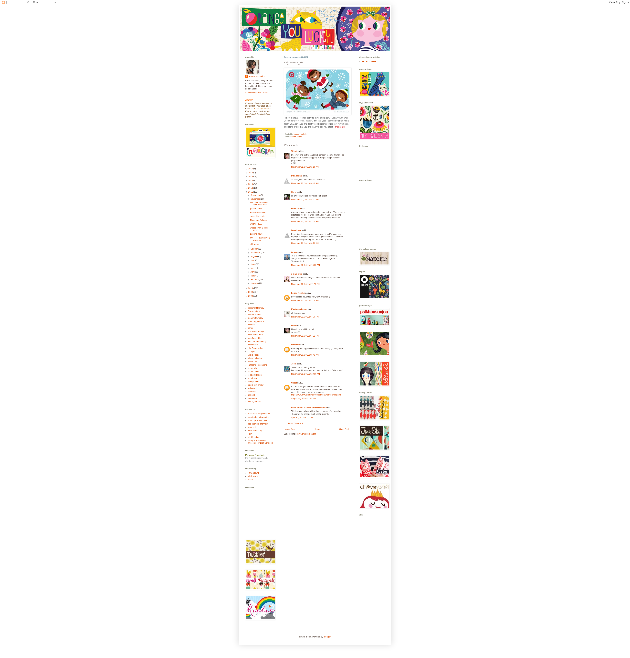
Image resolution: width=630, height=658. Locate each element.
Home (317, 429)
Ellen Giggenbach (256, 321)
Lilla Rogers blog (255, 348)
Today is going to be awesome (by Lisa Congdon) (260, 441)
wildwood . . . (256, 224)
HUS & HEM (253, 473)
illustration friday (255, 430)
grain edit (252, 427)
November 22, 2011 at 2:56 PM (305, 300)
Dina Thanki (296, 176)
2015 (250, 176)
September (256, 253)
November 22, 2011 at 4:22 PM (305, 336)
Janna (294, 252)
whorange (252, 398)
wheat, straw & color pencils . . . (259, 229)
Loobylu (251, 351)
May (253, 268)
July (253, 260)
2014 (250, 180)
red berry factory (255, 375)
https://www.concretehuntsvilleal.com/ (309, 407)
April (253, 272)
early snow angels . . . (259, 212)
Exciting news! (256, 234)
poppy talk (252, 368)
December (255, 195)
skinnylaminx (253, 382)
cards (293, 137)
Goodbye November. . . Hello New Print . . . (260, 203)
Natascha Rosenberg (257, 365)
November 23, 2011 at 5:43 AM (305, 355)
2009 (250, 292)
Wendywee (296, 230)
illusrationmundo (255, 335)
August (254, 256)
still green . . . (256, 244)
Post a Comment (295, 423)
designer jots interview (258, 424)
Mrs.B (294, 326)
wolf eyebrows (254, 402)
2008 (250, 296)
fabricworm (253, 476)
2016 (250, 173)
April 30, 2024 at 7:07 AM (302, 418)
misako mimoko (255, 358)
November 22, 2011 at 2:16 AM (305, 167)
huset (250, 480)
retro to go (252, 378)
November (255, 199)
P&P (250, 434)
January (254, 283)
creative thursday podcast (259, 417)
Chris (293, 192)
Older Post (344, 429)
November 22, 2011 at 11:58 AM (305, 284)
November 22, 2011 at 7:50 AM (305, 221)
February (255, 279)
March (254, 276)
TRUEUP (252, 392)
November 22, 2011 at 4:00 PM (305, 317)
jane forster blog (255, 338)
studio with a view (255, 385)
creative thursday (255, 318)
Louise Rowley (298, 293)
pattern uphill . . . (257, 209)
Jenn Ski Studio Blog (257, 341)
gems (250, 328)
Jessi (293, 364)
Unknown (295, 345)
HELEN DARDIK (369, 61)
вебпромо (296, 208)
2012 (250, 188)
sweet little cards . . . (259, 216)
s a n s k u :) (296, 274)
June (253, 264)
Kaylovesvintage (299, 309)
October (254, 249)
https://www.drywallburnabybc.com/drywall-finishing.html (316, 395)
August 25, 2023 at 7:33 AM (303, 398)
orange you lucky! (257, 76)
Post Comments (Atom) (306, 434)
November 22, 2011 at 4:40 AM (305, 183)
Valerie (294, 151)
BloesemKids (254, 311)
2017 (250, 169)
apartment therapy (256, 308)
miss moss (252, 361)
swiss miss (252, 388)
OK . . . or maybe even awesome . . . (260, 239)
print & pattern (254, 371)
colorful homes (254, 315)
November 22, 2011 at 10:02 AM (305, 265)
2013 (250, 184)
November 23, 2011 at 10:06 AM (305, 374)
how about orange (256, 331)
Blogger (327, 637)
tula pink (251, 395)
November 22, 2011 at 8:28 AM (305, 243)
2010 (250, 288)
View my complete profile (256, 92)
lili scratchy (253, 345)
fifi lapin (251, 325)
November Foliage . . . (260, 220)
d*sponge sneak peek (257, 420)
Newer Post (290, 429)
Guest (294, 383)
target (299, 137)
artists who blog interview (259, 414)
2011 (250, 192)
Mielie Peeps (253, 355)
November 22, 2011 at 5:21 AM (305, 199)
